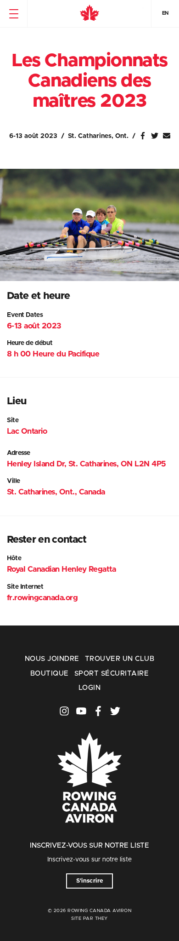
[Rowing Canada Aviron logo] (89, 835)
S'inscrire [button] (89, 881)
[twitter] (115, 711)
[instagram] (64, 711)
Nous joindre (52, 658)
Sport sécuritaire (111, 673)
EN (165, 13)
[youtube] (81, 711)
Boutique (49, 673)
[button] (13, 14)
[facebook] (98, 711)
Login (89, 687)
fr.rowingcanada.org (42, 598)
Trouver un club (119, 658)
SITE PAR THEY (89, 918)
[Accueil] (89, 14)
